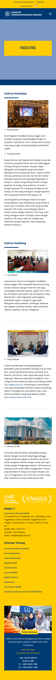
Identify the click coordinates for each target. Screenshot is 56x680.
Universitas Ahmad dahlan (16, 548)
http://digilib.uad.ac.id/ (13, 384)
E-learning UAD (26, 6)
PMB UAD (40, 2)
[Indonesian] (36, 6)
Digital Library (11, 577)
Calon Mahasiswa (12, 558)
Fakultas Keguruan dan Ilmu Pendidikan (23, 591)
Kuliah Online (10, 567)
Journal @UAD (10, 572)
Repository (9, 582)
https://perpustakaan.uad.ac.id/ (17, 397)
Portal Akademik (12, 553)
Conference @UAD (12, 587)
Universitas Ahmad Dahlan (24, 2)
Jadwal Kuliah (10, 563)
